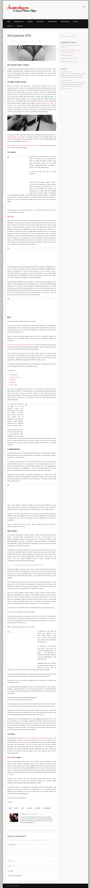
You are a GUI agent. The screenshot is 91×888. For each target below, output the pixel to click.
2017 (29, 99)
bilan (22, 808)
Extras (75, 21)
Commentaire (11, 845)
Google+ (80, 7)
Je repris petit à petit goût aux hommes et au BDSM (23, 145)
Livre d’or (20, 26)
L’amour (71, 55)
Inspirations (65, 21)
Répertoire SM (52, 21)
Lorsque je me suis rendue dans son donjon (21, 345)
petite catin (13, 385)
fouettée (12, 382)
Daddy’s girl (13, 375)
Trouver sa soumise (73, 61)
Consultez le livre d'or (66, 88)
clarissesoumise (14, 41)
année (16, 808)
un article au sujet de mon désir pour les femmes (38, 738)
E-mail (11, 866)
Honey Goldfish (65, 45)
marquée (13, 380)
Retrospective (47, 808)
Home (8, 21)
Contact (9, 26)
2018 (10, 808)
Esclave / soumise (72, 58)
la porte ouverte (15, 377)
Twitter (76, 7)
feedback (37, 808)
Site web (10, 871)
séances (30, 21)
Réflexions (40, 21)
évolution (29, 808)
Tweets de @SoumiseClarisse (68, 36)
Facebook (72, 7)
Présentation (18, 21)
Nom (11, 861)
